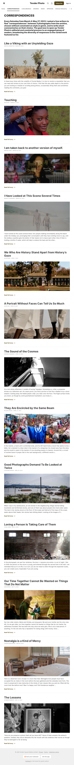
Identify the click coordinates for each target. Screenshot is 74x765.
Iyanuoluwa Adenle (9, 643)
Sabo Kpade (7, 587)
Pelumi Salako (8, 410)
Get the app (46, 756)
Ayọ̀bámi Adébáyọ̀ (9, 700)
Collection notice (54, 752)
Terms (46, 752)
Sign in (68, 3)
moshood (6, 102)
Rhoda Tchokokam (9, 198)
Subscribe (59, 3)
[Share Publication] (52, 3)
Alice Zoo (7, 306)
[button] (3, 9)
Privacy (41, 752)
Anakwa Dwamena (9, 354)
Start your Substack (32, 756)
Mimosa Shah (8, 150)
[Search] (48, 3)
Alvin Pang (7, 258)
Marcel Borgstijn (9, 46)
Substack (28, 761)
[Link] (1, 28)
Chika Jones (7, 527)
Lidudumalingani (9, 470)
